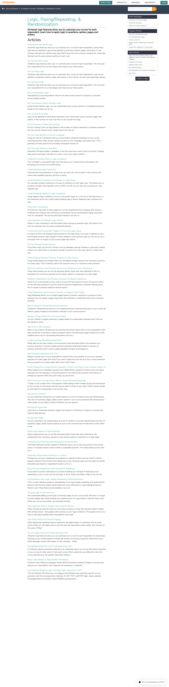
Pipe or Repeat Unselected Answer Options (47, 305)
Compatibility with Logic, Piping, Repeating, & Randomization (55, 479)
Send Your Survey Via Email (138, 34)
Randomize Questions (37, 407)
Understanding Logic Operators (41, 169)
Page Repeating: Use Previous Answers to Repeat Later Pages (56, 292)
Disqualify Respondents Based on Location (47, 455)
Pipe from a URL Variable (38, 326)
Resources (150, 2)
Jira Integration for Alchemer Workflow (142, 70)
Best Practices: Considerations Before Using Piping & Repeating (56, 380)
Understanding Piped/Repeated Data (44, 340)
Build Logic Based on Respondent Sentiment (47, 559)
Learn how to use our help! (138, 20)
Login (164, 3)
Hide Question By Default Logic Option (45, 220)
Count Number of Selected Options (43, 124)
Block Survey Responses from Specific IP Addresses (51, 468)
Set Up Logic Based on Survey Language (46, 135)
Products (121, 2)
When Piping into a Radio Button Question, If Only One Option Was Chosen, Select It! (66, 367)
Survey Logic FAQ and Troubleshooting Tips (47, 532)
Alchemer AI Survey (135, 62)
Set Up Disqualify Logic (38, 92)
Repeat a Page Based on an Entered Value (46, 316)
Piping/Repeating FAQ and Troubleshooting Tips (49, 546)
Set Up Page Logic (35, 71)
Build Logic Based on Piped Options (43, 431)
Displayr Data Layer (135, 65)
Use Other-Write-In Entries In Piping (44, 519)
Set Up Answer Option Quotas (41, 244)
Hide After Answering (37, 206)
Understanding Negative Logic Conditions (46, 193)
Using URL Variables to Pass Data (140, 47)
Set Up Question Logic (37, 60)
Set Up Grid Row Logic (37, 113)
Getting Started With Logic (40, 44)
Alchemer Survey (28, 8)
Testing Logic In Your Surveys (40, 492)
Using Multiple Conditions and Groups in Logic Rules (51, 180)
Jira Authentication (135, 68)
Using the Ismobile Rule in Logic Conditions (47, 159)
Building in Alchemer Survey (48, 8)
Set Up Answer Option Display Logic (44, 103)
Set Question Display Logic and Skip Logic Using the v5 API (54, 570)
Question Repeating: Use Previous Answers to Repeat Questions (56, 278)
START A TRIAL (142, 79)
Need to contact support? (138, 26)
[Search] (154, 9)
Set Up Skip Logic (35, 82)
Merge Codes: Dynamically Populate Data (141, 43)
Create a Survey (134, 40)
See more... (133, 73)
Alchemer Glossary (135, 23)
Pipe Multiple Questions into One (42, 353)
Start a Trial (106, 3)
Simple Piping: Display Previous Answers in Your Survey (52, 257)
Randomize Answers (36, 393)
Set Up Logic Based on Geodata (42, 148)
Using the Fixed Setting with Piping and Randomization (52, 441)
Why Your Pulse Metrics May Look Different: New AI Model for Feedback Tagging (142, 57)
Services (135, 2)
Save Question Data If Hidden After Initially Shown (50, 506)
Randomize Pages (35, 417)
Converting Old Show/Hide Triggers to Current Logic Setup (54, 231)
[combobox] (140, 9)
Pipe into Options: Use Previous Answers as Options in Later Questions (59, 268)
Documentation (12, 8)
